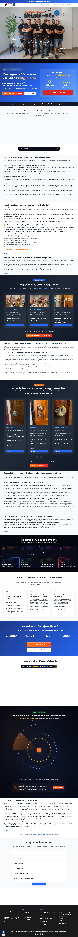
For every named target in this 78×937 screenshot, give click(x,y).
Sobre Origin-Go (25, 912)
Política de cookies (26, 919)
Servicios (42, 4)
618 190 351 (44, 921)
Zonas (54, 4)
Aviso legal (24, 914)
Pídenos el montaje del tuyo (39, 465)
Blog (67, 4)
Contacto (71, 4)
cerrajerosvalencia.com (47, 915)
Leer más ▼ (6, 199)
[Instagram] (40, 934)
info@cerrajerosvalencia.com (48, 918)
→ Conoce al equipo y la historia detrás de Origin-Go (16, 249)
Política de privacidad (26, 917)
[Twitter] (38, 934)
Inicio (37, 4)
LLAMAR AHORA (58, 92)
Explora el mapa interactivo (39, 834)
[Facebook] (35, 934)
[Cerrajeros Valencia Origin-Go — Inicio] (11, 5)
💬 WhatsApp (30, 93)
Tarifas (48, 4)
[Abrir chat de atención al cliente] (3, 932)
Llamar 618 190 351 (58, 787)
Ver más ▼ (9, 325)
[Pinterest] (42, 934)
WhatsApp (44, 924)
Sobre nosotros (60, 4)
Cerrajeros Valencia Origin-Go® (60, 931)
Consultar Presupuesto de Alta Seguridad (39, 335)
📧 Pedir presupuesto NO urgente (13, 93)
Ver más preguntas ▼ (39, 884)
